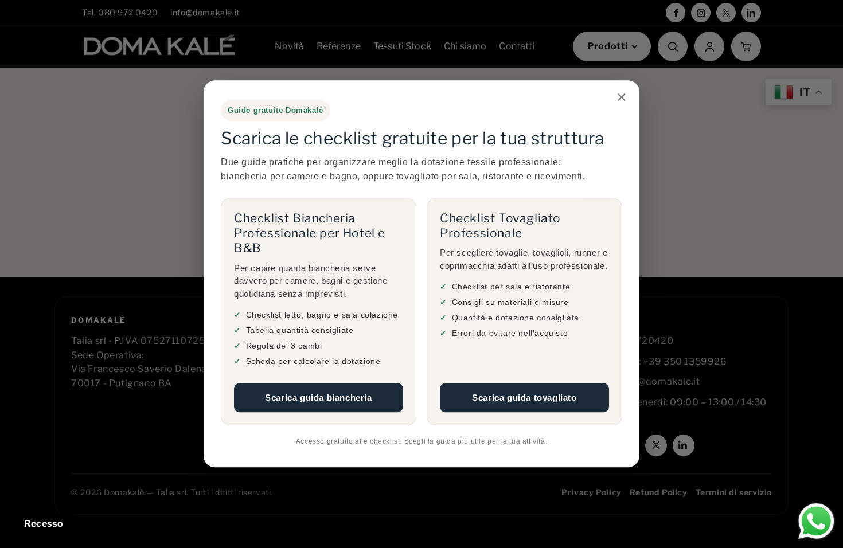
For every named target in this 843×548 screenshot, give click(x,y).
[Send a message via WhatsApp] (816, 521)
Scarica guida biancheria (318, 397)
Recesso (43, 523)
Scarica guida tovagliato (524, 397)
